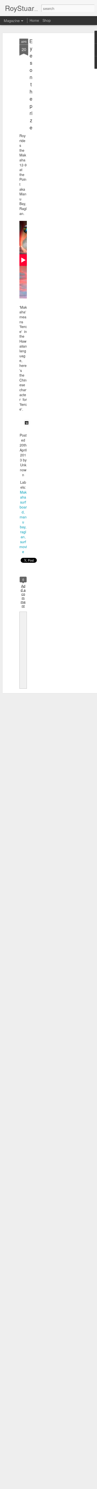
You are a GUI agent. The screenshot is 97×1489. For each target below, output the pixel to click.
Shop (47, 20)
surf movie (23, 546)
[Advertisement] (54, 116)
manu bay (23, 521)
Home (34, 20)
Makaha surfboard (23, 502)
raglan (23, 534)
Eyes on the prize (31, 84)
